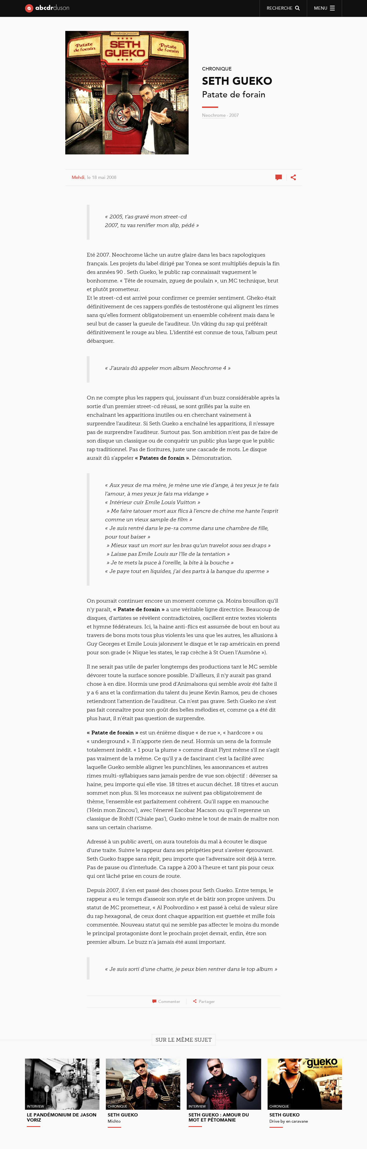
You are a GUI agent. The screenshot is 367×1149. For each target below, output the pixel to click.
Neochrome (214, 115)
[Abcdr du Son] (47, 9)
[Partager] (293, 177)
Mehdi (78, 177)
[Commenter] (279, 177)
